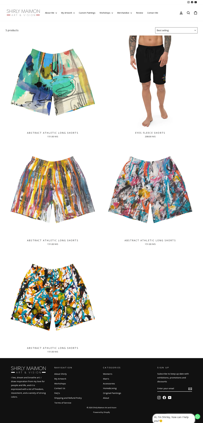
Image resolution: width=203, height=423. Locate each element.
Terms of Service (62, 402)
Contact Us (59, 388)
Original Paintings (112, 393)
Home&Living (110, 388)
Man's (106, 378)
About (106, 397)
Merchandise (123, 12)
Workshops (105, 12)
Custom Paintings (87, 12)
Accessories (109, 383)
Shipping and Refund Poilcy (68, 397)
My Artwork (67, 12)
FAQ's (57, 393)
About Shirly (60, 373)
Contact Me (152, 12)
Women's (107, 373)
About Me (50, 12)
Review (139, 12)
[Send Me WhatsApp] (197, 418)
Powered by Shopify (101, 412)
